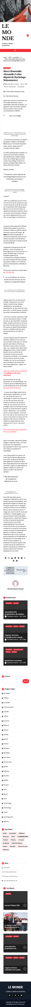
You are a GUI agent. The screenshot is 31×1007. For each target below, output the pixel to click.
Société (16, 603)
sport (5, 789)
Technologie (7, 803)
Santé (5, 846)
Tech (5, 798)
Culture (6, 839)
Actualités (7, 68)
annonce (6, 836)
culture (16, 626)
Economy (6, 721)
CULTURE (6, 711)
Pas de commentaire (10, 86)
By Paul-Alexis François (12, 84)
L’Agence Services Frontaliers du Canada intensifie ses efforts (13, 637)
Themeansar (20, 1004)
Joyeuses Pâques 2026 (12, 905)
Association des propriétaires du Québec (14, 613)
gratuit (6, 739)
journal (21, 839)
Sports (6, 794)
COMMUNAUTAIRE (23, 836)
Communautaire (18, 649)
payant (6, 766)
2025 (5, 833)
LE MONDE (8, 32)
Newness (6, 748)
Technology (7, 808)
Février (14, 839)
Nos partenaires (17, 843)
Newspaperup (10, 1004)
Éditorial (6, 725)
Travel (5, 812)
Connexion (6, 867)
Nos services (8, 762)
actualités (21, 86)
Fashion (6, 730)
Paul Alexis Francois (12, 616)
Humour (6, 743)
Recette (6, 775)
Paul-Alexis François (16, 589)
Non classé (7, 757)
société (13, 846)
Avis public (7, 702)
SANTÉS (6, 780)
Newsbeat (7, 753)
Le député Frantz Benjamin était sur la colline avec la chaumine (12, 928)
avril (13, 836)
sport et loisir (23, 846)
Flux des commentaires (10, 876)
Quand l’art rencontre (13, 660)
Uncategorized (8, 817)
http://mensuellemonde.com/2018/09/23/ (15, 373)
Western (6, 821)
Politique (6, 771)
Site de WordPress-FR (10, 880)
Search (7, 676)
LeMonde (6, 843)
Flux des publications (9, 872)
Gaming (6, 734)
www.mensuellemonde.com (12, 388)
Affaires (6, 698)
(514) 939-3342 (9, 272)
